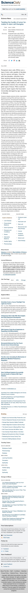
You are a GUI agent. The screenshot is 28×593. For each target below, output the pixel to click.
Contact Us (6, 566)
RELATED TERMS (20, 214)
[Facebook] (9, 60)
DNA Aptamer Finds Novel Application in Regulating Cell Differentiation (12, 330)
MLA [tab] (12, 280)
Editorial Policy (14, 573)
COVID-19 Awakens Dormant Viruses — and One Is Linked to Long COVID (14, 486)
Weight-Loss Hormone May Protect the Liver (14, 417)
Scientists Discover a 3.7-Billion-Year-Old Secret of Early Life (14, 407)
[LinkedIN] (17, 60)
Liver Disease (7, 220)
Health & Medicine (7, 218)
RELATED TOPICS (6, 214)
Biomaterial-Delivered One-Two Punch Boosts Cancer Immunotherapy (12, 344)
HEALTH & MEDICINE (5, 445)
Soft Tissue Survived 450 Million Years (12, 429)
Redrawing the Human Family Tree (11, 436)
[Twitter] (12, 60)
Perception (5, 460)
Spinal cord (21, 238)
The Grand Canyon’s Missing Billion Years (13, 427)
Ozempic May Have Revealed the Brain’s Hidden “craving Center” (13, 501)
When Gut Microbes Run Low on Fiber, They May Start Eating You (14, 490)
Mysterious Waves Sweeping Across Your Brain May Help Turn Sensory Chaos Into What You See (13, 497)
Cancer (20, 231)
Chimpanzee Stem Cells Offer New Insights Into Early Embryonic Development (13, 316)
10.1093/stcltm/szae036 (9, 274)
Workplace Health (7, 448)
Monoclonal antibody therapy (22, 227)
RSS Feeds (6, 537)
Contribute (17, 571)
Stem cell (20, 224)
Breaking (3, 414)
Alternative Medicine (7, 238)
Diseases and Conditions (7, 231)
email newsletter (20, 9)
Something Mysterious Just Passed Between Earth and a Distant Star (13, 397)
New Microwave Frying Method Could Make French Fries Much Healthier (13, 515)
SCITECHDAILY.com (11, 388)
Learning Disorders (7, 458)
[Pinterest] (14, 60)
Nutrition (4, 470)
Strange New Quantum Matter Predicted (12, 422)
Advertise (23, 571)
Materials (3, 252)
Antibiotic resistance (21, 234)
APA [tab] (17, 280)
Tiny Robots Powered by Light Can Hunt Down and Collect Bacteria (13, 483)
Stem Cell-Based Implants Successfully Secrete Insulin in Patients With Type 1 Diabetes (12, 374)
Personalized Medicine (7, 224)
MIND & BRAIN (4, 455)
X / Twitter (6, 551)
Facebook (6, 549)
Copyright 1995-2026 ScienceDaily (11, 575)
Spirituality (5, 463)
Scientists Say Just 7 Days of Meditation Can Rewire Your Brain (14, 511)
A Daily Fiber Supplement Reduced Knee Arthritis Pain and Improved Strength (13, 519)
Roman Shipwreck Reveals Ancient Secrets (13, 420)
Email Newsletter (7, 535)
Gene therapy (21, 240)
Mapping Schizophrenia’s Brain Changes (13, 434)
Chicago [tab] (23, 280)
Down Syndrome (8, 227)
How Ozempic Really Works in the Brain (12, 432)
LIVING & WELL (4, 465)
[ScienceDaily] (11, 2)
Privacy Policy (5, 573)
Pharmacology (8, 244)
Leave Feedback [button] (7, 564)
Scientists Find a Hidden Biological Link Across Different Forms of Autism (13, 393)
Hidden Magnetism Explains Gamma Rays (13, 424)
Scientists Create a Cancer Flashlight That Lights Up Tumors (13, 303)
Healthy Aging (8, 241)
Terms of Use (23, 573)
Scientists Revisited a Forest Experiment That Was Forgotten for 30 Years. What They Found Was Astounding (13, 402)
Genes (6, 234)
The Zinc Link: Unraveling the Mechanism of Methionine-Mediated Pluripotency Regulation (13, 358)
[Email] (19, 60)
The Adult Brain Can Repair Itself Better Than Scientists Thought (14, 505)
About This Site (5, 571)
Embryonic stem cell (22, 218)
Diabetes (4, 453)
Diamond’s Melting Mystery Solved (11, 439)
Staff (11, 571)
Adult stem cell (22, 221)
